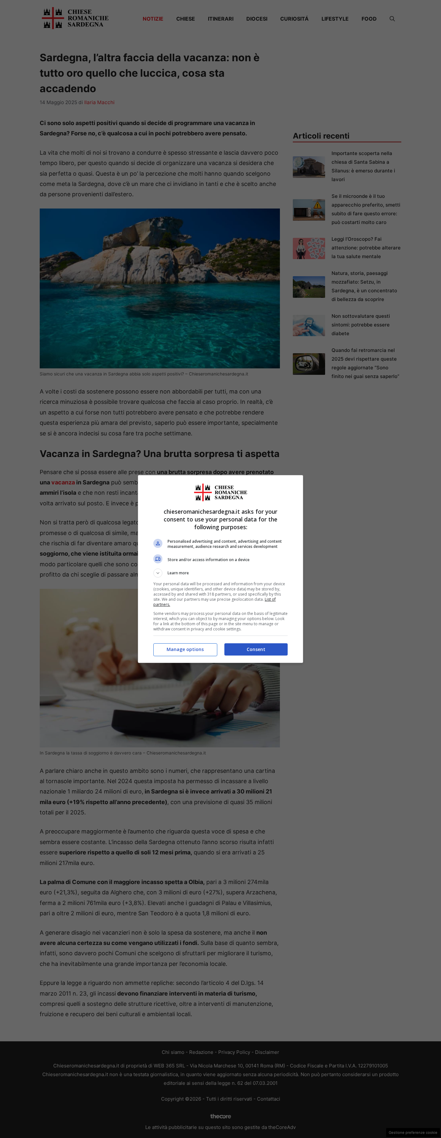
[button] (220, 573)
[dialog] (220, 569)
